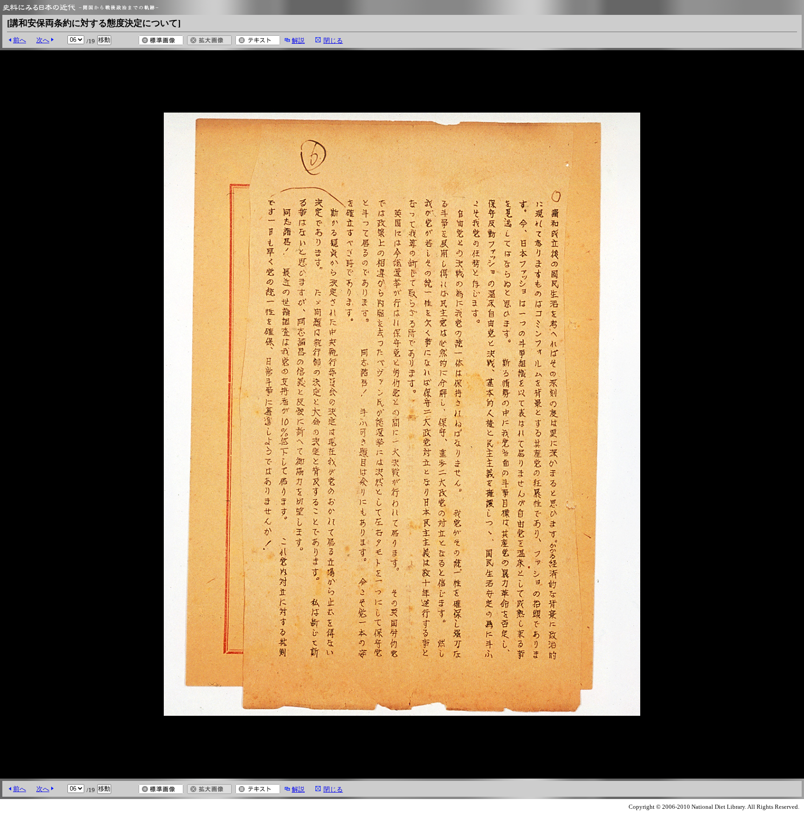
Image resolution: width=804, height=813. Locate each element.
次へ (42, 40)
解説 (298, 40)
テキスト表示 (257, 40)
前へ (19, 40)
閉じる (333, 40)
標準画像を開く (161, 40)
